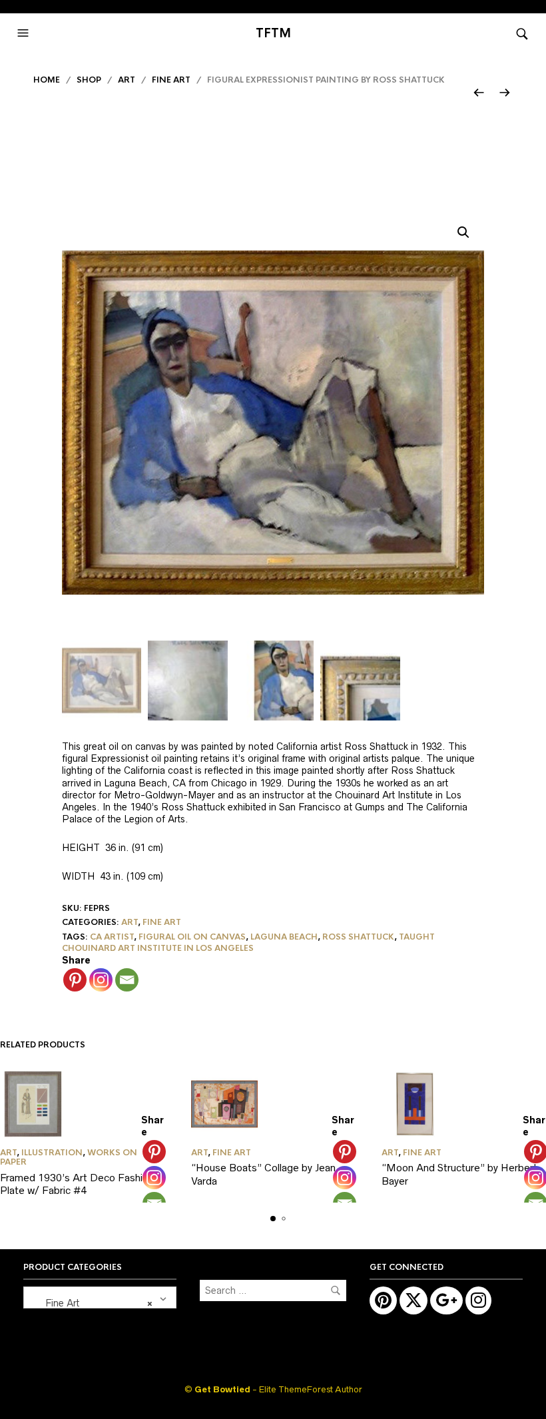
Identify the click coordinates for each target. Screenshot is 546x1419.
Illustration (52, 1152)
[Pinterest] (75, 980)
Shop (89, 80)
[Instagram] (101, 980)
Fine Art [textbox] (90, 1303)
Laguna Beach (284, 937)
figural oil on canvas (192, 937)
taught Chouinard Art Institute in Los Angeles (248, 943)
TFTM (273, 33)
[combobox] (99, 1297)
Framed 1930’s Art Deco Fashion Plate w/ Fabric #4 (77, 1184)
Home (46, 80)
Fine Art (171, 80)
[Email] (126, 980)
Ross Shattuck (358, 937)
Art (126, 80)
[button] (25, 33)
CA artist (112, 937)
